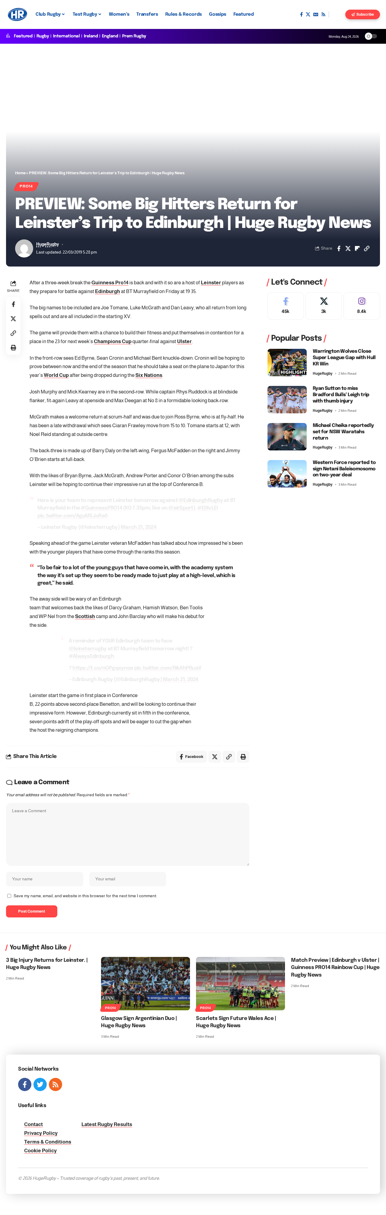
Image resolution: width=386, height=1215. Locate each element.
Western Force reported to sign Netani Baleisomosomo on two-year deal (344, 469)
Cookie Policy (40, 1150)
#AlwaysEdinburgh (91, 656)
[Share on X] (348, 248)
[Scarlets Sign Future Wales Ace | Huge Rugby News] (240, 983)
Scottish (85, 616)
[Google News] (316, 14)
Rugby (42, 36)
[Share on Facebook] (338, 248)
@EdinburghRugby (201, 500)
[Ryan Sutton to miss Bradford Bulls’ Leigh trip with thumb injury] (287, 399)
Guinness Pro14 (109, 283)
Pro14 (26, 186)
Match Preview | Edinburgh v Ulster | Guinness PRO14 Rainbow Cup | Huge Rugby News (335, 968)
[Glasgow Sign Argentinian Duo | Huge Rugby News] (145, 983)
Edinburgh (107, 291)
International (66, 36)
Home (20, 173)
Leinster (211, 283)
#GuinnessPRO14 (101, 508)
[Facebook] (301, 14)
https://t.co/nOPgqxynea (102, 668)
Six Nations (148, 375)
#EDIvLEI (207, 508)
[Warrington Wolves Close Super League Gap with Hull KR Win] (287, 362)
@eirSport (180, 508)
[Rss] (323, 14)
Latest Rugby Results (106, 1124)
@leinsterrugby (88, 649)
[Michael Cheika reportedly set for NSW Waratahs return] (287, 436)
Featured (23, 36)
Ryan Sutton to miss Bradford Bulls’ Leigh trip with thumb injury (341, 395)
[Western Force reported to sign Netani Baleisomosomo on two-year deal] (287, 474)
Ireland (91, 36)
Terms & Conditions (47, 1142)
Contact (33, 1124)
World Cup (56, 375)
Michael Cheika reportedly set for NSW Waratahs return (343, 432)
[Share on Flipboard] (357, 248)
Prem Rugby (134, 36)
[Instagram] (361, 306)
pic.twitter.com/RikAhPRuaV (167, 668)
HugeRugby (47, 244)
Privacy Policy (41, 1133)
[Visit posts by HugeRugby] (24, 248)
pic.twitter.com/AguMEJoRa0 (72, 516)
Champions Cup (112, 341)
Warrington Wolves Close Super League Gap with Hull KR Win (344, 358)
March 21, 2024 (138, 527)
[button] (337, 14)
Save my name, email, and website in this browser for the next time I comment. (85, 896)
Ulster (184, 341)
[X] (308, 14)
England (110, 36)
